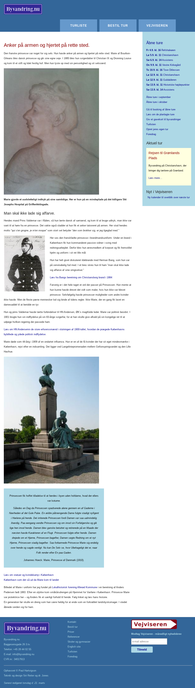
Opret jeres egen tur (157, 129)
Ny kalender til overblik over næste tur (169, 197)
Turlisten (151, 124)
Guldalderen (161, 79)
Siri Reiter (28, 675)
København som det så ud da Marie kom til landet (31, 579)
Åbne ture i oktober (156, 102)
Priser (71, 631)
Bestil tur (118, 25)
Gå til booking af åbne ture (160, 109)
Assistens (159, 60)
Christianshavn (162, 55)
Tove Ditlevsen (163, 69)
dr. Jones (43, 675)
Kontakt (72, 621)
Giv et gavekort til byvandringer (163, 119)
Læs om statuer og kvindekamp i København (29, 574)
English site (74, 646)
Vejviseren (157, 25)
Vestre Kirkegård (163, 65)
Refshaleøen (160, 50)
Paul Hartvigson (27, 670)
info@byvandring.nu (23, 654)
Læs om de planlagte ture (160, 114)
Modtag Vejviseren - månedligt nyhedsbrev (156, 633)
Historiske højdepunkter (167, 84)
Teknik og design (13, 675)
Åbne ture (154, 43)
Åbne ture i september (158, 97)
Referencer (74, 636)
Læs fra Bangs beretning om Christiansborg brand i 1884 (81, 277)
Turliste (78, 25)
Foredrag (151, 134)
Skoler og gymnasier (79, 641)
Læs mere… (155, 178)
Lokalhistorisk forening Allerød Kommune (74, 587)
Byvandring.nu (12, 639)
